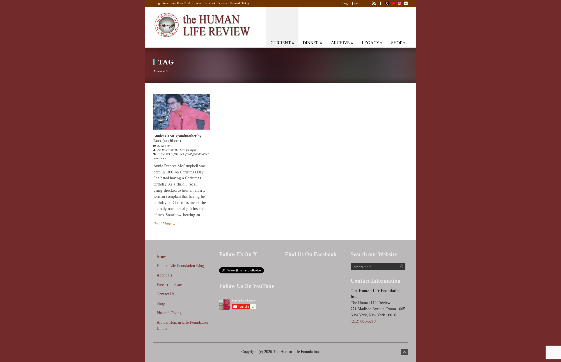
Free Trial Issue (169, 284)
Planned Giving (239, 3)
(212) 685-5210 (363, 321)
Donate (222, 3)
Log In (346, 3)
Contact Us (199, 3)
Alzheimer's (165, 154)
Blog (156, 3)
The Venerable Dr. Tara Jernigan (177, 150)
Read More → (164, 223)
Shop (161, 303)
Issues (161, 256)
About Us (164, 275)
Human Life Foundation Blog (180, 266)
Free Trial (183, 3)
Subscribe (168, 3)
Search (358, 3)
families (179, 154)
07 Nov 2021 (165, 146)
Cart (212, 3)
